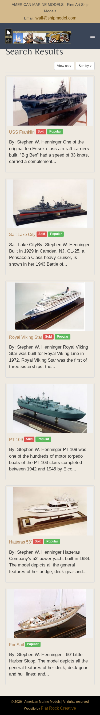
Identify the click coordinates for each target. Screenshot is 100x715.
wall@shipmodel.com (55, 18)
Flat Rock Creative (58, 708)
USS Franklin (22, 132)
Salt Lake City (22, 234)
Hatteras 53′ (20, 542)
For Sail (16, 644)
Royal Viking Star (25, 337)
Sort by (84, 66)
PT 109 (16, 439)
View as (63, 66)
